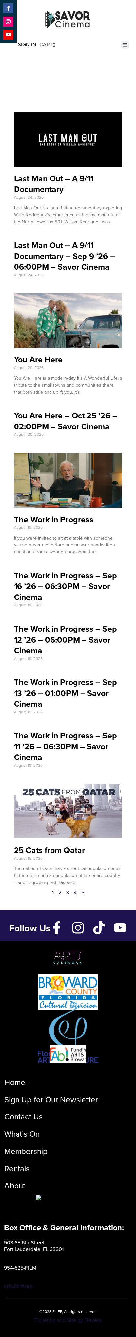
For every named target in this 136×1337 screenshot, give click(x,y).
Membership (26, 1151)
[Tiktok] (99, 927)
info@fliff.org (18, 1286)
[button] (125, 45)
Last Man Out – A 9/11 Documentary (54, 184)
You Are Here (38, 359)
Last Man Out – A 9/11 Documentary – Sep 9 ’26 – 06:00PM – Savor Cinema (64, 256)
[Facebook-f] (56, 927)
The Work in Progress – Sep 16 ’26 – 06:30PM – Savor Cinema (65, 586)
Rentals (17, 1169)
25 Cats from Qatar (49, 850)
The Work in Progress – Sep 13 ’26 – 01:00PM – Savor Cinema (65, 693)
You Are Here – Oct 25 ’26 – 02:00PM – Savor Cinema (65, 421)
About (14, 1186)
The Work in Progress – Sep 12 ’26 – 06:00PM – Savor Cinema (65, 640)
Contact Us (23, 1117)
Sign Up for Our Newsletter (51, 1100)
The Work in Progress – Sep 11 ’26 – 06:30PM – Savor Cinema (65, 746)
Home (14, 1082)
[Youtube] (120, 927)
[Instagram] (78, 927)
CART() (47, 44)
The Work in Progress (53, 519)
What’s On (22, 1134)
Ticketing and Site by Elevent (68, 1320)
